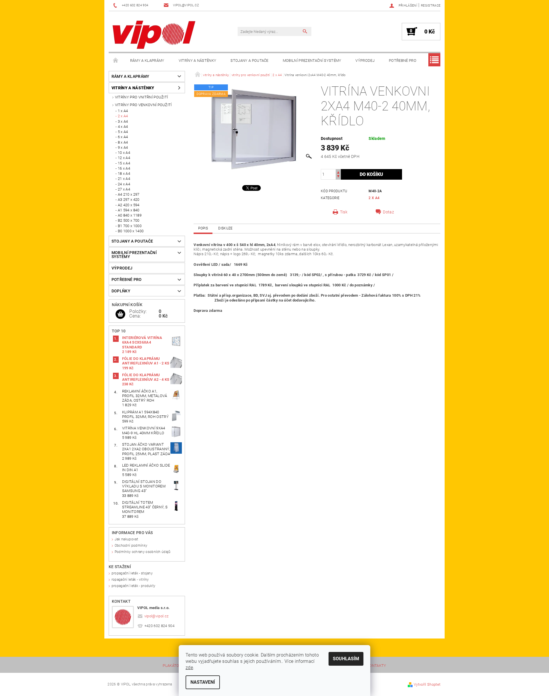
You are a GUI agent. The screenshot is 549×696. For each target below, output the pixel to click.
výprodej (365, 60)
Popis (203, 228)
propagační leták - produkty (134, 586)
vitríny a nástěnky (197, 60)
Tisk (343, 212)
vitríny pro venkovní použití (143, 105)
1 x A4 (123, 111)
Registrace (430, 5)
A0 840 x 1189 (130, 215)
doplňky (121, 291)
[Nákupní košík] (120, 314)
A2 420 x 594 (129, 205)
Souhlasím (346, 658)
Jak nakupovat (126, 539)
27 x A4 (124, 189)
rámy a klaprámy (147, 60)
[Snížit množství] (338, 177)
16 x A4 (124, 168)
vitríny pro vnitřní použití (141, 97)
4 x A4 (123, 126)
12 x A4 (124, 158)
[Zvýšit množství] (338, 172)
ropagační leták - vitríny (130, 580)
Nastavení (202, 682)
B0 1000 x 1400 (131, 231)
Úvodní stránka (116, 60)
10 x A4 (124, 152)
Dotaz (388, 212)
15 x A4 (124, 163)
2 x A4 (123, 116)
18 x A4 (124, 173)
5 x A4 (123, 132)
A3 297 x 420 (129, 199)
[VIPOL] (154, 34)
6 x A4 (123, 137)
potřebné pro (402, 60)
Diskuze (225, 228)
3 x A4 (123, 121)
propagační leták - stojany (132, 573)
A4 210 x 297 (129, 194)
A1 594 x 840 (129, 210)
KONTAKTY (376, 666)
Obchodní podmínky (131, 546)
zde (189, 667)
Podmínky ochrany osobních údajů (143, 552)
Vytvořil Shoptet (427, 684)
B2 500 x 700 (129, 220)
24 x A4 (124, 184)
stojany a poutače (249, 60)
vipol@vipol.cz (156, 616)
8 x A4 (123, 142)
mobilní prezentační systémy (312, 60)
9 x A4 (123, 147)
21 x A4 (124, 179)
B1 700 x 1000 (130, 226)
